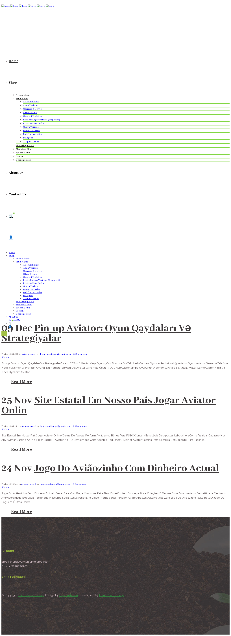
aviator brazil (29, 354)
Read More (21, 381)
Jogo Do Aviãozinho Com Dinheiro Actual (126, 468)
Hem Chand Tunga (111, 595)
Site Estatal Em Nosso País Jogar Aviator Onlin (108, 405)
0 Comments (80, 354)
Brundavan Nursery (31, 595)
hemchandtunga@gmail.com (55, 354)
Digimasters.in (68, 595)
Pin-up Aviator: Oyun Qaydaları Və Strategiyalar (96, 333)
